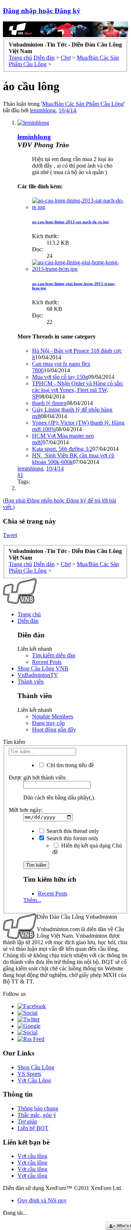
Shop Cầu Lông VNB (42, 668)
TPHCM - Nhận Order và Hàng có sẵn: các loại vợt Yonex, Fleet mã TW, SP (77, 390)
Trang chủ (29, 614)
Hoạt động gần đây (54, 729)
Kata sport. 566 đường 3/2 (62, 449)
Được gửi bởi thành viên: (38, 777)
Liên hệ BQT (32, 1128)
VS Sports (29, 1074)
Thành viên (30, 681)
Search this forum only (72, 838)
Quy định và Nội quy (42, 1200)
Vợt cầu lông (32, 1156)
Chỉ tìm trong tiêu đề (69, 765)
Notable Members (52, 716)
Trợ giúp (27, 1121)
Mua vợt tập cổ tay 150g (60, 377)
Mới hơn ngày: (26, 810)
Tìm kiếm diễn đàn (53, 655)
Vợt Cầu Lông (34, 1080)
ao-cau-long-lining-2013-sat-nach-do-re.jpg (70, 222)
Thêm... (32, 900)
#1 (20, 475)
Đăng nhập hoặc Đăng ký (41, 11)
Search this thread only (72, 831)
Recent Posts (46, 662)
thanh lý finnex (49, 403)
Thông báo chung (37, 1108)
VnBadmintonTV (37, 675)
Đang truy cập (48, 723)
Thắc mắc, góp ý (36, 1115)
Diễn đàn (28, 621)
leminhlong (43, 110)
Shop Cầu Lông (35, 1067)
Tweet (10, 535)
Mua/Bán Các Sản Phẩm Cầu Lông (83, 104)
